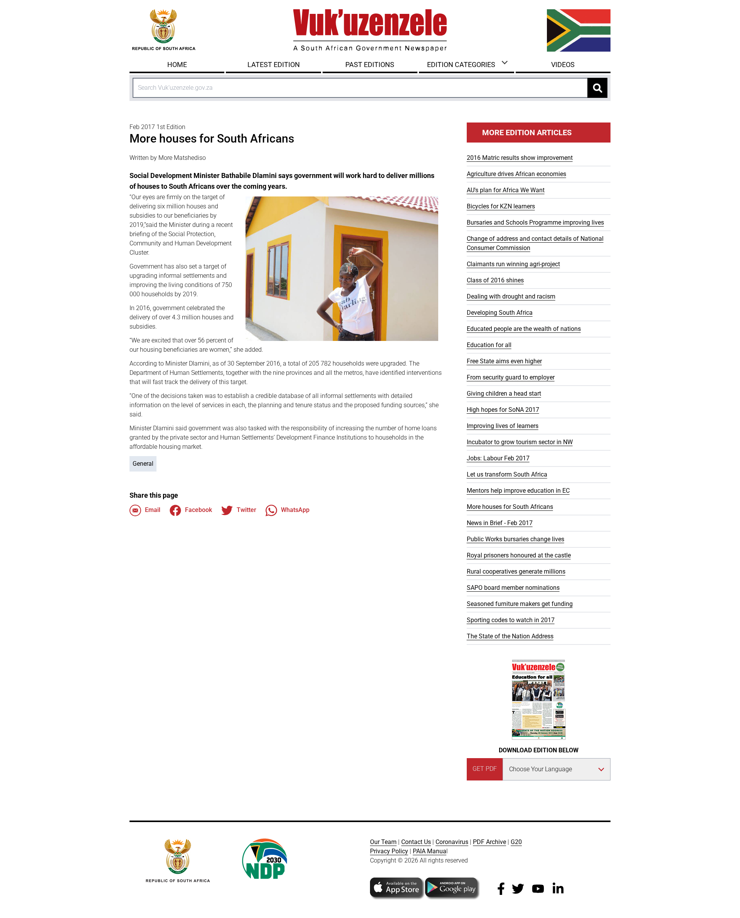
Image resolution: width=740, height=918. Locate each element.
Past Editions (369, 64)
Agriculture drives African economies (516, 174)
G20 (516, 842)
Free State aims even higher (504, 361)
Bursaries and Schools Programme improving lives (535, 222)
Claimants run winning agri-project (513, 264)
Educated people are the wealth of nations (524, 328)
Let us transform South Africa (507, 474)
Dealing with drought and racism (511, 296)
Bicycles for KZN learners (501, 206)
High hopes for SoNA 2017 (503, 409)
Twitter (246, 510)
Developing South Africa (500, 312)
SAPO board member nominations (513, 587)
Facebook (198, 510)
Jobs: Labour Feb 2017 (498, 458)
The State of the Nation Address (510, 636)
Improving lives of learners (502, 426)
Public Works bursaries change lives (515, 539)
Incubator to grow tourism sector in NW (520, 442)
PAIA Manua (429, 851)
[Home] (370, 30)
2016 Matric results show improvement (520, 157)
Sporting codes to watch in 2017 (511, 620)
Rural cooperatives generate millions (516, 571)
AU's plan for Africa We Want (506, 190)
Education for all (489, 345)
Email (152, 510)
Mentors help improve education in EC (518, 490)
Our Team (383, 842)
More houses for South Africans (510, 506)
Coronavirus (452, 842)
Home (177, 64)
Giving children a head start (504, 393)
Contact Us (416, 842)
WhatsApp (295, 510)
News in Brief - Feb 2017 (500, 523)
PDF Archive (489, 842)
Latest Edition (273, 64)
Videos (563, 64)
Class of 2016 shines (495, 280)
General (143, 463)
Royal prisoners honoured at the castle (519, 555)
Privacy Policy (389, 851)
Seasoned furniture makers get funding (520, 604)
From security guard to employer (511, 377)
